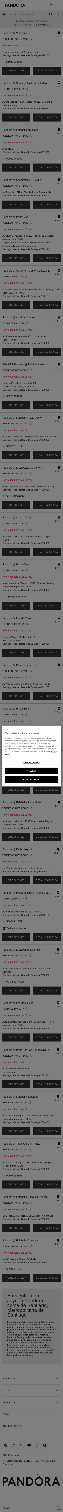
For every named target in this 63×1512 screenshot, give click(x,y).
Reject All (31, 771)
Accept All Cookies (31, 779)
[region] (32, 756)
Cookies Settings (31, 763)
